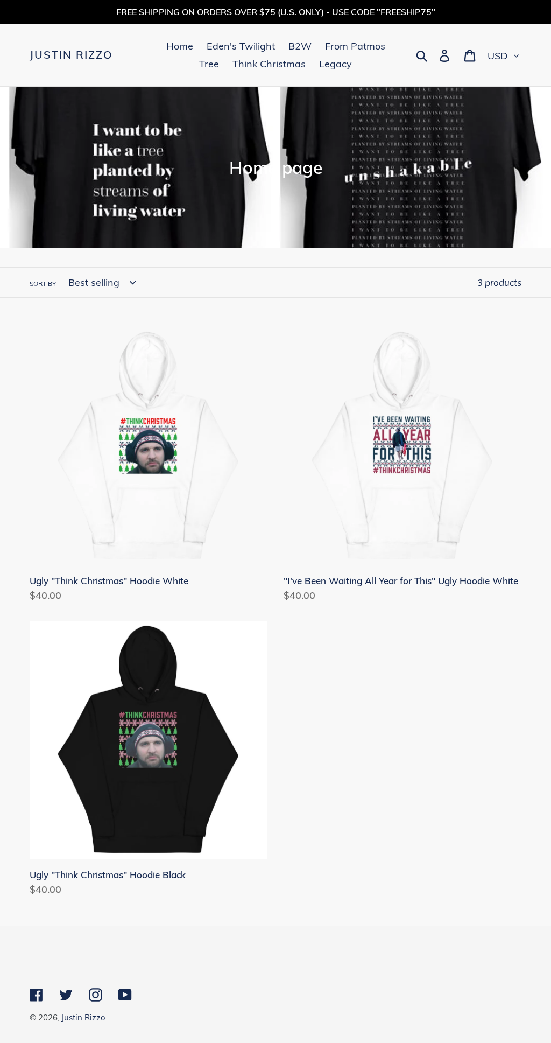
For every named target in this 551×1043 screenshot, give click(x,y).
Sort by (43, 283)
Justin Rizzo (71, 54)
